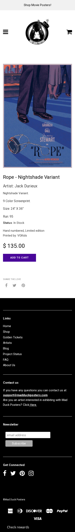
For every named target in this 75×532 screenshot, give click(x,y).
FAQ (5, 360)
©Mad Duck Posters (14, 499)
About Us (9, 365)
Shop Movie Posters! (37, 5)
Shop (6, 332)
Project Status (12, 354)
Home (7, 326)
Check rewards (18, 527)
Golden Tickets (13, 337)
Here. (33, 405)
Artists (7, 343)
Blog (6, 348)
